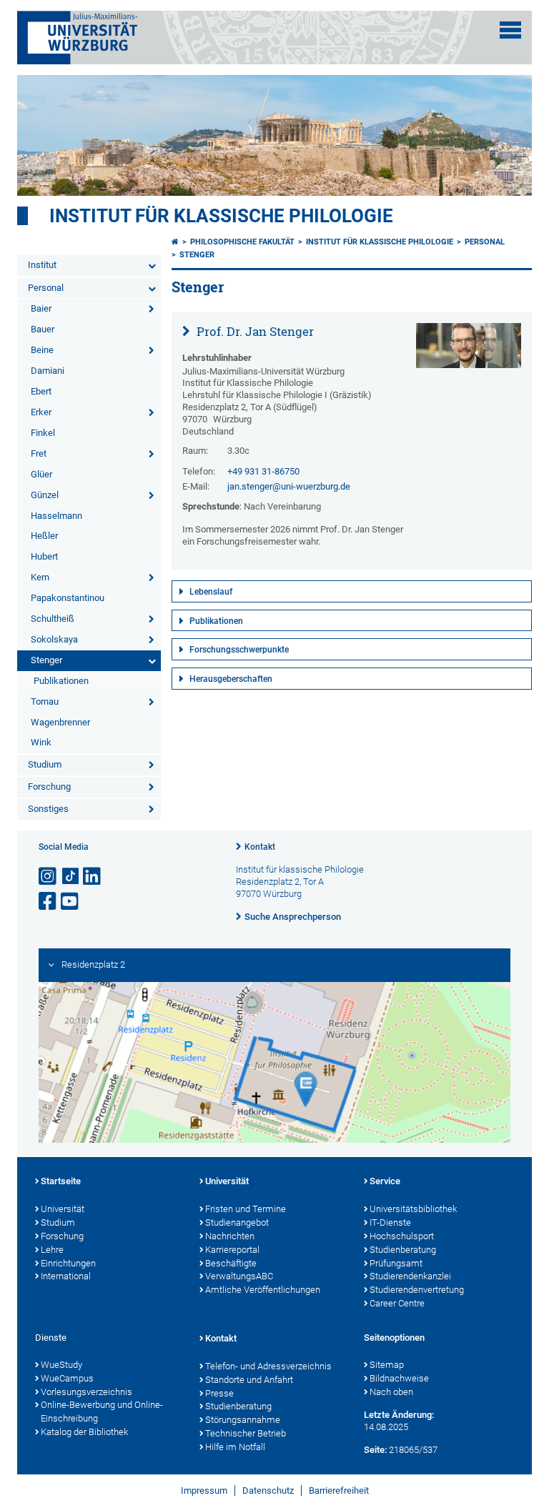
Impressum (204, 1490)
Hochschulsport (402, 1236)
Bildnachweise (399, 1378)
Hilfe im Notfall (235, 1447)
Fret (38, 453)
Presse (219, 1393)
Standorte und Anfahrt (249, 1379)
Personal (46, 287)
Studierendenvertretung (417, 1289)
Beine (42, 349)
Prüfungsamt (396, 1263)
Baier (41, 308)
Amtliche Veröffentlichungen (262, 1289)
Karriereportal (232, 1249)
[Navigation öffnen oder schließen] (510, 30)
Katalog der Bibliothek (84, 1432)
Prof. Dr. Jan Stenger (254, 331)
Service (385, 1181)
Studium (44, 764)
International (66, 1276)
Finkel (43, 432)
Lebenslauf (210, 592)
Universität (62, 1209)
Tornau (45, 701)
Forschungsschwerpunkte (239, 650)
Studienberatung (403, 1249)
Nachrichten (229, 1236)
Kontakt (259, 847)
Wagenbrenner (60, 722)
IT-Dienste (390, 1222)
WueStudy (61, 1364)
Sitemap (387, 1364)
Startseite (61, 1181)
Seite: (375, 1449)
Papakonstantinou (67, 597)
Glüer (41, 474)
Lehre (52, 1249)
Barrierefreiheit (339, 1490)
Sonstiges (48, 808)
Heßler (44, 535)
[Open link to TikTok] (71, 876)
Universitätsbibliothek (413, 1209)
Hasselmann (56, 515)
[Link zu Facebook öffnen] (49, 901)
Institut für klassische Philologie (221, 216)
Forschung (49, 786)
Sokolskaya (54, 639)
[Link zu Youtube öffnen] (71, 901)
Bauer (42, 329)
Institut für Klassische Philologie (379, 242)
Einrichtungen (68, 1263)
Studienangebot (237, 1222)
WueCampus (67, 1378)
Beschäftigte (231, 1263)
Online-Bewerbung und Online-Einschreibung (102, 1411)
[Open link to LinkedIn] (93, 876)
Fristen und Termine (245, 1209)
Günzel (45, 495)
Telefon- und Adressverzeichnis (268, 1366)
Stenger (46, 660)
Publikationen (61, 680)
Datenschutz (268, 1490)
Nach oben (391, 1392)
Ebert (41, 391)
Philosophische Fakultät (242, 242)
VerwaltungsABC (239, 1276)
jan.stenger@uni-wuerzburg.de (288, 486)
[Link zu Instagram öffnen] (49, 876)
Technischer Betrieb (245, 1433)
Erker (41, 412)
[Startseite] (175, 242)
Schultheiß (52, 618)
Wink (41, 742)
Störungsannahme (242, 1419)
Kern (40, 577)
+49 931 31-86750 (263, 471)
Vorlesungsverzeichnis (86, 1392)
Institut (42, 264)
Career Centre (397, 1303)
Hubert (44, 556)
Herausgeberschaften (230, 679)
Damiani (47, 370)
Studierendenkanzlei (410, 1276)
